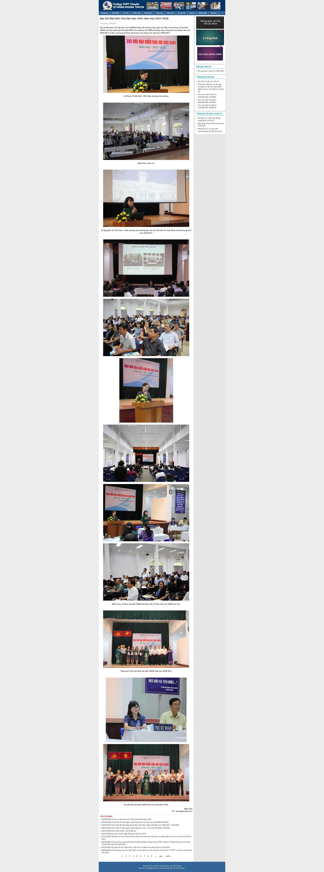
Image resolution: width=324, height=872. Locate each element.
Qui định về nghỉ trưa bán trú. (208, 81)
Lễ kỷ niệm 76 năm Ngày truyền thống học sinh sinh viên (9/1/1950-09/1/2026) (140, 822)
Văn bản (214, 13)
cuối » (168, 856)
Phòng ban (148, 13)
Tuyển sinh (136, 13)
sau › (161, 856)
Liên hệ (192, 13)
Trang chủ (104, 13)
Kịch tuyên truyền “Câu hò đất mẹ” (123, 831)
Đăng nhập (203, 13)
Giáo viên (170, 13)
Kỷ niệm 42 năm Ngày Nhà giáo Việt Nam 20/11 (128, 834)
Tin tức (125, 13)
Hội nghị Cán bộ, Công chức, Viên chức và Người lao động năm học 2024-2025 (140, 847)
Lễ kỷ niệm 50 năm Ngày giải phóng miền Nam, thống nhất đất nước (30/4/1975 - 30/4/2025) (145, 825)
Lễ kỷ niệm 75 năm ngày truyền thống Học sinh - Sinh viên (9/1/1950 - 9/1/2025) (140, 828)
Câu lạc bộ (181, 13)
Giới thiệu (115, 13)
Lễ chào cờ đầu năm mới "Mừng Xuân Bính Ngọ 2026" (131, 819)
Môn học (159, 13)
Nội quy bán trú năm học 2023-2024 (211, 71)
